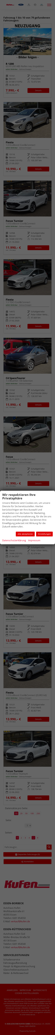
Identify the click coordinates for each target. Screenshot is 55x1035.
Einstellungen (44, 534)
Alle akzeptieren (25, 534)
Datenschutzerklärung (14, 540)
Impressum (34, 540)
